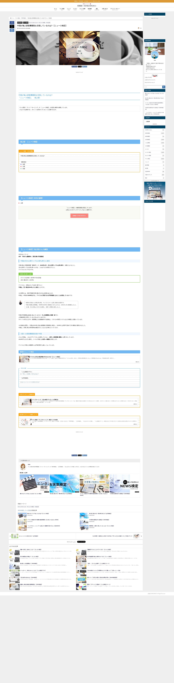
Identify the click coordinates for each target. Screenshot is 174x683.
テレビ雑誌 (26, 22)
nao (141, 28)
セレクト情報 (154, 155)
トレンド (154, 161)
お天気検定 (154, 139)
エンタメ (154, 149)
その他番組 (154, 145)
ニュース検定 (42, 22)
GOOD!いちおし (154, 129)
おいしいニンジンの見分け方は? (31, 382)
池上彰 (49, 22)
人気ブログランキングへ (150, 79)
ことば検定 (154, 142)
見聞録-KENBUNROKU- (79, 215)
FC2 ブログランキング (150, 82)
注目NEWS (154, 171)
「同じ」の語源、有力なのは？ (30, 374)
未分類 (154, 168)
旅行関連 (154, 165)
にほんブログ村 (148, 77)
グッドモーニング (34, 22)
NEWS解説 (154, 136)
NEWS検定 (20, 22)
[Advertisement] (79, 82)
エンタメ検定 (154, 152)
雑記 (154, 177)
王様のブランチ (154, 174)
